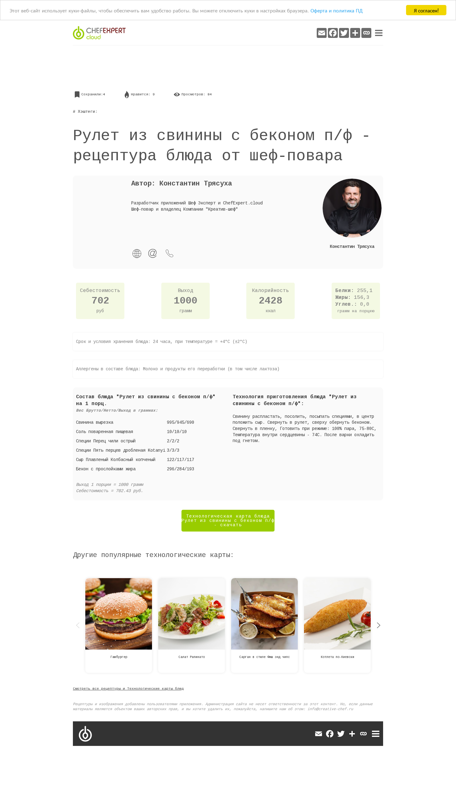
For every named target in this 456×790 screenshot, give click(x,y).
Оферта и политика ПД (337, 10)
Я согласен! (426, 10)
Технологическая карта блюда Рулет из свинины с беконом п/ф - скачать (228, 520)
